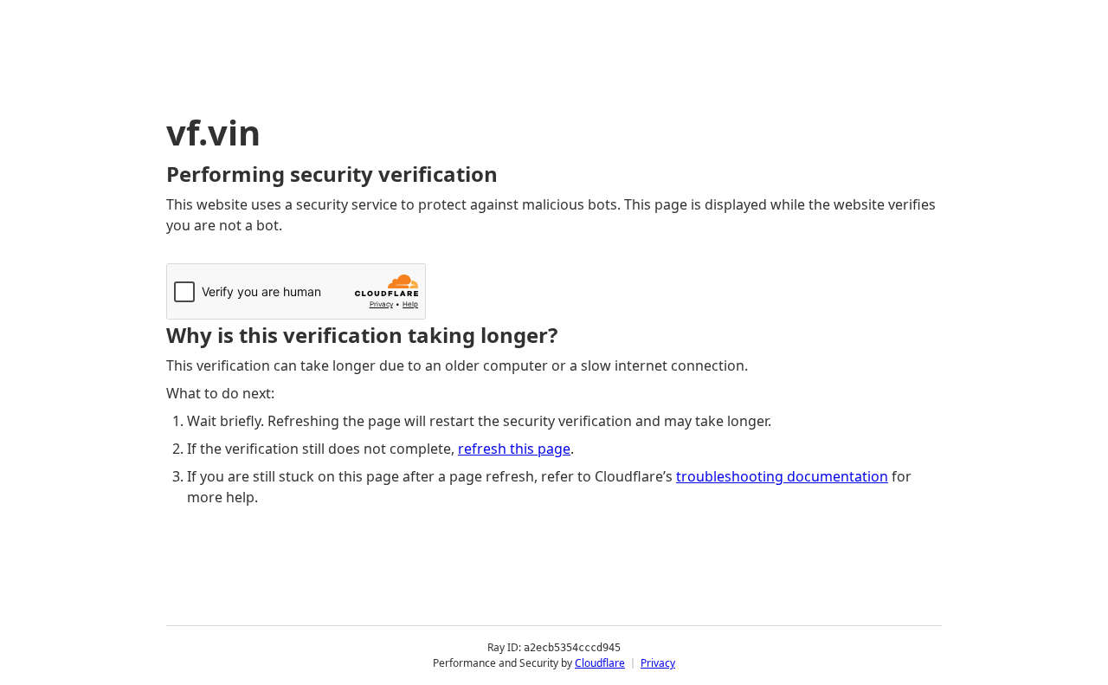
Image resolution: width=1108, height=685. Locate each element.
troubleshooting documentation (782, 476)
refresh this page (514, 448)
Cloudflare (600, 663)
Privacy (658, 663)
